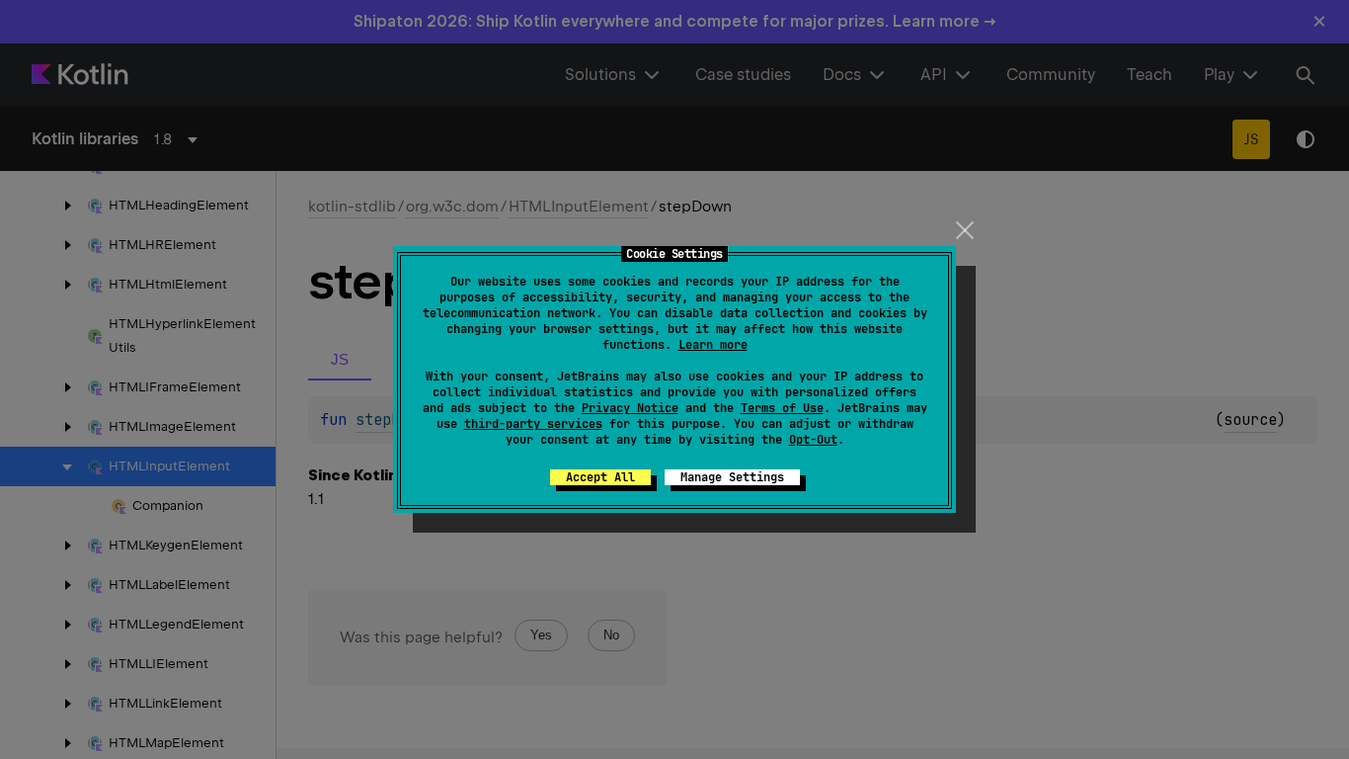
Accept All (600, 477)
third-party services (533, 424)
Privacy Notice (630, 408)
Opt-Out (813, 440)
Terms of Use (782, 408)
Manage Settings (732, 477)
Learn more (713, 345)
